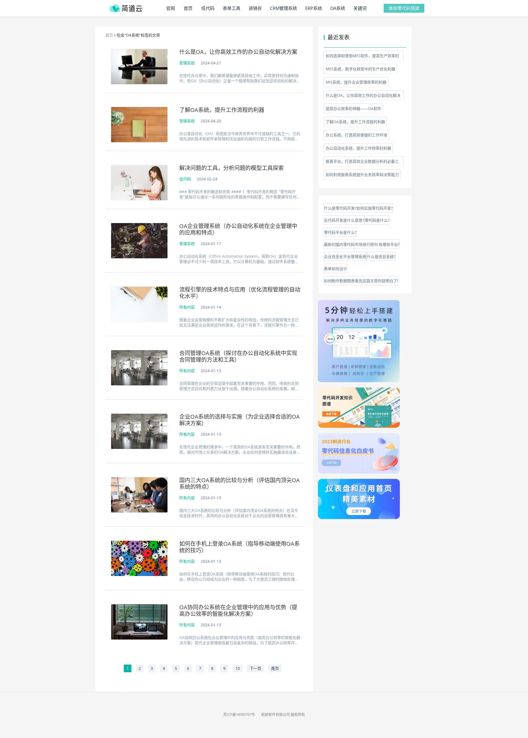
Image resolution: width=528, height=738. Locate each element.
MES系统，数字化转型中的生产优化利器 (360, 69)
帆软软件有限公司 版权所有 (283, 714)
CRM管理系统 (283, 8)
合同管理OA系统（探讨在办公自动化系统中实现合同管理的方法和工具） (238, 356)
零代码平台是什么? (340, 232)
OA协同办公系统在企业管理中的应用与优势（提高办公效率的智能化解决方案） (238, 610)
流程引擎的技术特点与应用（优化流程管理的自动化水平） (239, 293)
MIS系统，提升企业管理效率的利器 (356, 82)
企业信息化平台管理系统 (345, 256)
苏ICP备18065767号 (239, 714)
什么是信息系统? (381, 256)
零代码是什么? (377, 220)
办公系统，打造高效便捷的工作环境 (356, 135)
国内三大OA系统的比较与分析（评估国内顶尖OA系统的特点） (239, 483)
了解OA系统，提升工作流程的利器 (221, 110)
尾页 (275, 668)
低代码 (208, 8)
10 (237, 668)
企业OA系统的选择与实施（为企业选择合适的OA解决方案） (239, 420)
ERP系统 (313, 8)
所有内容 (187, 307)
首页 (188, 8)
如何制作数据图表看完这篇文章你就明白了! (361, 280)
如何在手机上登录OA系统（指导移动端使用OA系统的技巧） (239, 547)
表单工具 (231, 8)
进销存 (255, 8)
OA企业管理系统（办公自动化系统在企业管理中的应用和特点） (238, 229)
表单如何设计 (335, 268)
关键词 (360, 8)
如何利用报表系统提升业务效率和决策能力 (362, 174)
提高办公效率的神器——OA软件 (353, 108)
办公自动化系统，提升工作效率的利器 (358, 148)
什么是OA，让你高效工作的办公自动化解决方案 (238, 52)
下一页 (255, 668)
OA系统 (337, 8)
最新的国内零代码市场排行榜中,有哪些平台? (362, 244)
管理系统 (187, 62)
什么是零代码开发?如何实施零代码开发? (358, 208)
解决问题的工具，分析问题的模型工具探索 (231, 168)
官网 (170, 8)
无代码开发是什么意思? (344, 220)
